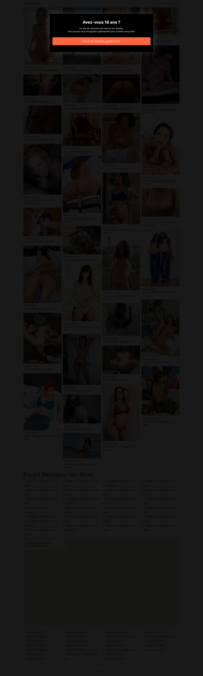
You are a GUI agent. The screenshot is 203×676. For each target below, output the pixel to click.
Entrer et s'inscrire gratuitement (101, 41)
